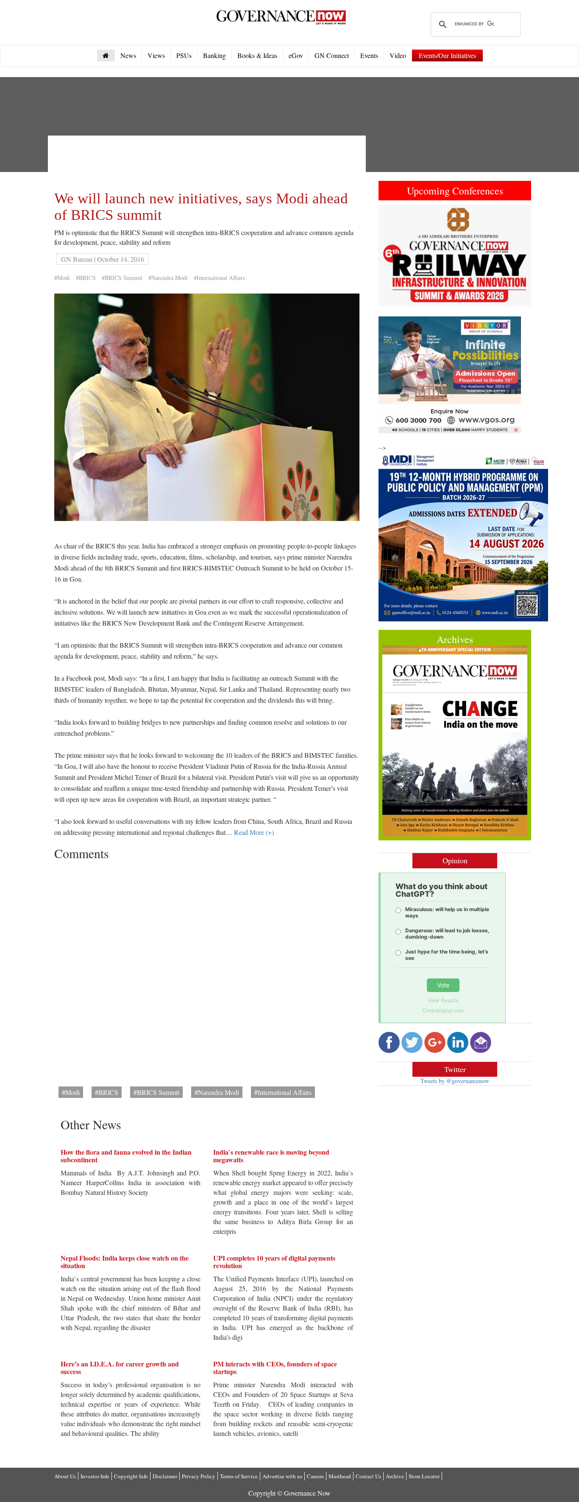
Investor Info (95, 1476)
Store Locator (424, 1476)
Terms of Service (239, 1476)
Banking (214, 55)
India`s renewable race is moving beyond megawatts (271, 1155)
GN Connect (332, 55)
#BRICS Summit (122, 278)
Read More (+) (254, 832)
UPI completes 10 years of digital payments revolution (274, 1261)
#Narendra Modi (168, 278)
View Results (443, 1000)
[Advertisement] (208, 161)
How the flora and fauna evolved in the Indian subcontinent (126, 1155)
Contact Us (368, 1476)
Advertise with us (282, 1476)
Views (156, 55)
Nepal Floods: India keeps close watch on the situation (125, 1261)
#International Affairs (219, 278)
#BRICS (86, 278)
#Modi (62, 278)
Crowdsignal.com (443, 1010)
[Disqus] (206, 970)
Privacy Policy (198, 1476)
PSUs (184, 55)
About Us (65, 1476)
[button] (390, 255)
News (128, 55)
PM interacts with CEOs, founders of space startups (275, 1367)
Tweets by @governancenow (454, 1081)
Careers (315, 1476)
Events (369, 55)
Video (398, 55)
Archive (395, 1476)
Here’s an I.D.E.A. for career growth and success (120, 1367)
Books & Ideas (257, 55)
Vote (443, 985)
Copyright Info (131, 1476)
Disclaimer (165, 1476)
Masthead (339, 1476)
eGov (296, 55)
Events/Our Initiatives (447, 55)
